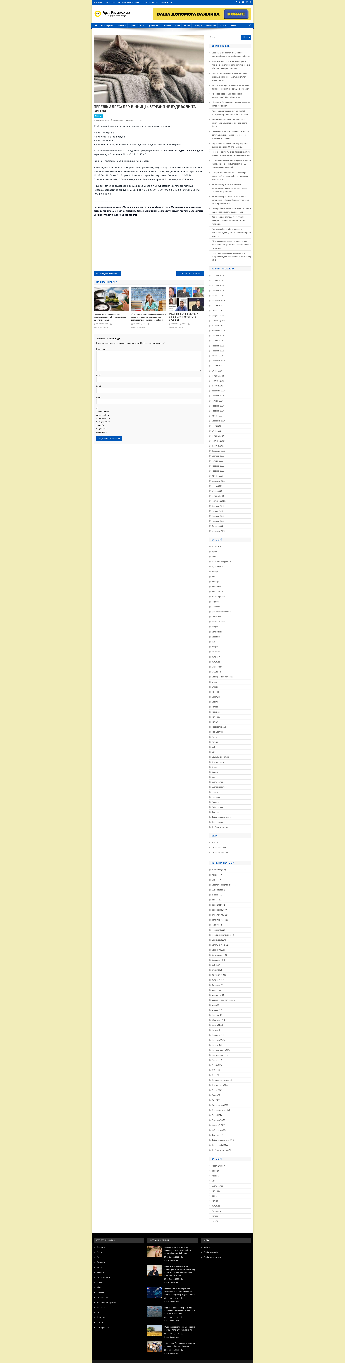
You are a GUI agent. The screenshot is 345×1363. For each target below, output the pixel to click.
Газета (233, 25)
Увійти (215, 843)
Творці (215, 792)
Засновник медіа (124, 2)
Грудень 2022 (218, 496)
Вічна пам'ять (218, 592)
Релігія (187, 25)
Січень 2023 (217, 491)
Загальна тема (218, 622)
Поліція (215, 722)
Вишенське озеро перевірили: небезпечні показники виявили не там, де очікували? (230, 87)
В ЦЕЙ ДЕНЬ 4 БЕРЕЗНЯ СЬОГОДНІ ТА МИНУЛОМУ (109, 274)
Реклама (216, 737)
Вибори (215, 572)
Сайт (98, 397)
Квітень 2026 (217, 296)
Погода (223, 25)
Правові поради (219, 727)
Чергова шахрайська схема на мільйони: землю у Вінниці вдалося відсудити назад (110, 317)
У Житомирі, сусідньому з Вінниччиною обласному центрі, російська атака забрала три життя (231, 244)
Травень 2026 (218, 291)
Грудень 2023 (218, 436)
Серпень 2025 (218, 336)
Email (99, 386)
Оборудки (216, 697)
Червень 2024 (218, 406)
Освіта (215, 702)
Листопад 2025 (218, 321)
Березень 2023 (218, 481)
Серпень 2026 (218, 276)
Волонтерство (218, 597)
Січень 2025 (217, 371)
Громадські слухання (221, 612)
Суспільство (153, 25)
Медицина (216, 672)
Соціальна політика (220, 757)
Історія (215, 647)
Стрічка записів (219, 848)
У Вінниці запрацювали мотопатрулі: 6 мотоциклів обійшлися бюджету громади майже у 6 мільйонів (230, 200)
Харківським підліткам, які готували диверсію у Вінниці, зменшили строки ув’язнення (228, 220)
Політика (167, 25)
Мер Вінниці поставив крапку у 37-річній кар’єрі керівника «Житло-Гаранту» (230, 145)
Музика (215, 687)
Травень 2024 (218, 411)
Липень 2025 (217, 341)
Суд (213, 777)
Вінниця (122, 25)
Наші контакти (166, 2)
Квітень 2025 (217, 356)
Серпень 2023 (218, 456)
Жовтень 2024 (218, 386)
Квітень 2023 (217, 476)
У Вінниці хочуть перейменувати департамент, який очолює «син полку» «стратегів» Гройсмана (229, 188)
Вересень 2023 (218, 451)
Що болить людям (220, 827)
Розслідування (108, 25)
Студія (215, 772)
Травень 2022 (218, 521)
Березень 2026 (218, 301)
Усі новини (211, 25)
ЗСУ (213, 642)
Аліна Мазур (118, 120)
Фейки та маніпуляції (221, 817)
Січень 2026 (217, 311)
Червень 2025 (218, 346)
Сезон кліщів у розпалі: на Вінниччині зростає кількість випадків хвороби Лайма (231, 54)
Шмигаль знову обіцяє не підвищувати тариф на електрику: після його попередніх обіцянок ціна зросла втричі (231, 64)
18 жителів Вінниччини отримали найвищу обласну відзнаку (231, 104)
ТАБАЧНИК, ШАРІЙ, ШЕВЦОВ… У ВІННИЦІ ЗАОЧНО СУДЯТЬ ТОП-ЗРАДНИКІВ (183, 317)
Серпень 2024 (218, 396)
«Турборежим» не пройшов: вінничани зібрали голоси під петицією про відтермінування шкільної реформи (148, 317)
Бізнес (215, 557)
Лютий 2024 (217, 426)
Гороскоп (216, 607)
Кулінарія (216, 657)
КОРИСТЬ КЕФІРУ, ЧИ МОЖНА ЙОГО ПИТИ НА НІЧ (191, 274)
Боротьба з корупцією (221, 562)
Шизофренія (217, 822)
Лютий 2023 (217, 486)
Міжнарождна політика (222, 677)
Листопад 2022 (218, 501)
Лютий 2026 (217, 306)
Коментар (101, 349)
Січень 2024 (217, 431)
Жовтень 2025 (218, 326)
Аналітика (216, 546)
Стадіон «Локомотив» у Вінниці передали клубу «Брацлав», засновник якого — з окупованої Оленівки (230, 135)
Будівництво (217, 567)
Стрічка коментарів (220, 853)
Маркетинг (217, 667)
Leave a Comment (135, 120)
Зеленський (217, 632)
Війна (177, 25)
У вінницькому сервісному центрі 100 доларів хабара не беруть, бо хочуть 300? (230, 113)
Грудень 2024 (218, 376)
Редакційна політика (150, 2)
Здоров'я (216, 627)
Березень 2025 (218, 361)
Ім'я (98, 375)
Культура (198, 25)
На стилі (215, 692)
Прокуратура (217, 732)
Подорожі (216, 712)
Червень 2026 (218, 286)
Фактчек (215, 812)
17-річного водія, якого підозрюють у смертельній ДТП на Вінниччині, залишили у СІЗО (231, 256)
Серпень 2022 (218, 506)
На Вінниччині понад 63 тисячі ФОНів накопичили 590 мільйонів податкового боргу (229, 123)
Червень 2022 (218, 516)
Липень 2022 (217, 511)
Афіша (214, 552)
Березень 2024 (218, 421)
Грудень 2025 (218, 316)
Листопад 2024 (218, 381)
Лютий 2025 (217, 366)
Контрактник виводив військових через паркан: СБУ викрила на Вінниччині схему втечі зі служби (230, 176)
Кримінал (216, 652)
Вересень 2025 (218, 331)
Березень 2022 (218, 531)
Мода (214, 682)
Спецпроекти (218, 762)
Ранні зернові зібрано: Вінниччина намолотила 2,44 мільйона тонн (227, 95)
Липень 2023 (217, 461)
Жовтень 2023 (218, 446)
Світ (142, 25)
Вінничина (216, 587)
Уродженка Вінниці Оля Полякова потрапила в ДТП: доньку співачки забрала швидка (231, 232)
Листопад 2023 (218, 441)
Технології (216, 797)
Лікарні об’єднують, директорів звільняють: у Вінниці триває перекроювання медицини (231, 153)
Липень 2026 (217, 281)
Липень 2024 (217, 401)
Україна (133, 25)
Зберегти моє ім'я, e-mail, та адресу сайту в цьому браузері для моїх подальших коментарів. (103, 422)
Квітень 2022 (217, 526)
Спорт (214, 767)
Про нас (137, 2)
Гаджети (216, 602)
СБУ (213, 747)
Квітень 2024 (217, 416)
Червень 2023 (218, 466)
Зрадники (216, 637)
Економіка (216, 617)
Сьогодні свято (218, 787)
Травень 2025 (218, 351)
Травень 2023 (218, 471)
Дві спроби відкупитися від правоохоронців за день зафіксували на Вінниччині (231, 210)
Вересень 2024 (218, 391)
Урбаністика (217, 807)
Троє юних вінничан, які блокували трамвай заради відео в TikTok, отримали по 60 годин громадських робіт (231, 163)
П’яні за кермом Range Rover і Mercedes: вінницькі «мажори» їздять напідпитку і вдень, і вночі (229, 76)
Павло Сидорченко (101, 327)
